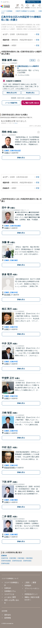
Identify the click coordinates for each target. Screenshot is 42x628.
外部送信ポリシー (31, 594)
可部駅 (6, 153)
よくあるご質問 (10, 597)
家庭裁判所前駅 (9, 467)
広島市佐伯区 (5, 563)
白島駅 (6, 329)
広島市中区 (14, 292)
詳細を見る (21, 157)
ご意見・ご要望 (30, 582)
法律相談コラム (10, 591)
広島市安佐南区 (15, 226)
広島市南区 (21, 558)
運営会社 (7, 615)
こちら (15, 123)
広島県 (6, 150)
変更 (37, 34)
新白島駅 (7, 295)
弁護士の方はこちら (33, 2)
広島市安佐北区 (22, 66)
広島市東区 (14, 260)
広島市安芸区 (27, 561)
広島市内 (4, 555)
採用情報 (7, 618)
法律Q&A (7, 588)
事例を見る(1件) (12, 93)
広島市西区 (29, 558)
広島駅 (6, 502)
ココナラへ (5, 2)
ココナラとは (9, 594)
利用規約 (28, 585)
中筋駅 (6, 228)
